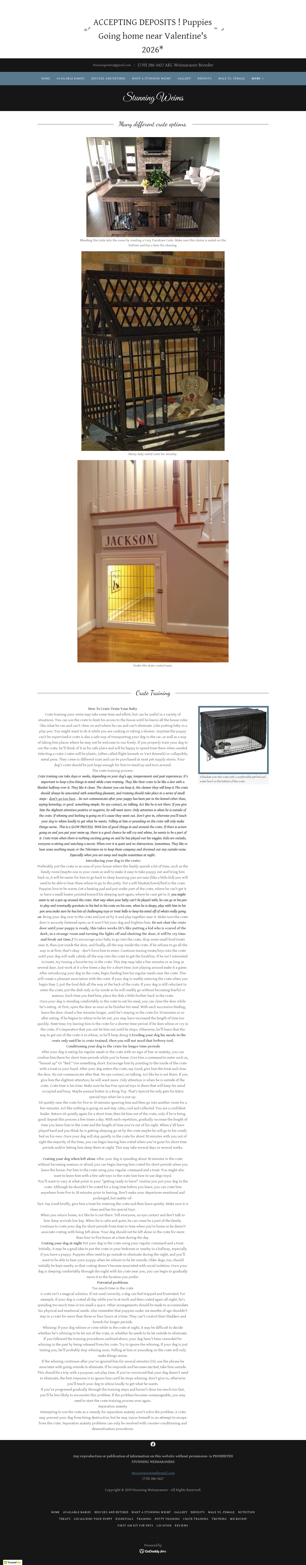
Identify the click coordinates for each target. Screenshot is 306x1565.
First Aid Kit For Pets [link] (135, 1525)
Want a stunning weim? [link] (151, 78)
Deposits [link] (205, 78)
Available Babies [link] (71, 78)
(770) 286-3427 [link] (151, 65)
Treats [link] (65, 1519)
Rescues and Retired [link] (108, 78)
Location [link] (164, 1525)
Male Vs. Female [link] (231, 78)
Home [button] (55, 1512)
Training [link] (144, 1519)
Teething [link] (219, 1519)
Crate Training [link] (195, 1519)
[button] (258, 78)
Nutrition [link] (246, 1512)
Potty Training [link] (167, 1519)
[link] (152, 99)
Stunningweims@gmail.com (153, 1473)
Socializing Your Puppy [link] (93, 1519)
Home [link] (45, 78)
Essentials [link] (124, 1519)
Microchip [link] (238, 1519)
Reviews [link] (181, 1525)
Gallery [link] (184, 78)
